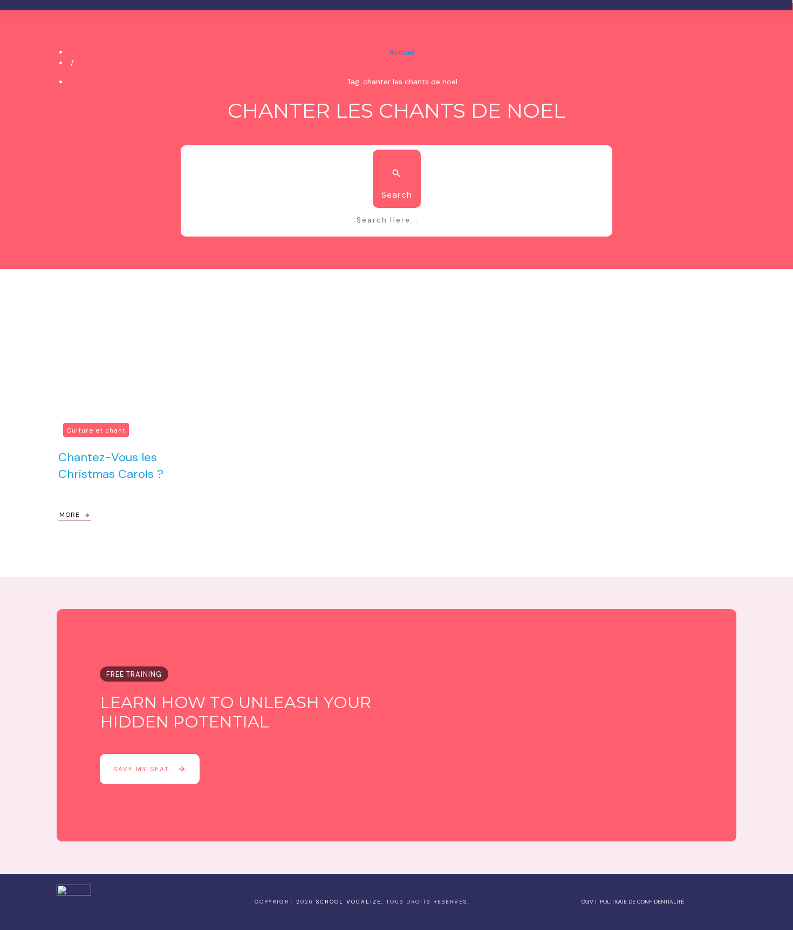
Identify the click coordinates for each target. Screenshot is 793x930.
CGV (587, 901)
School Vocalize (348, 901)
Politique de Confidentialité (642, 901)
